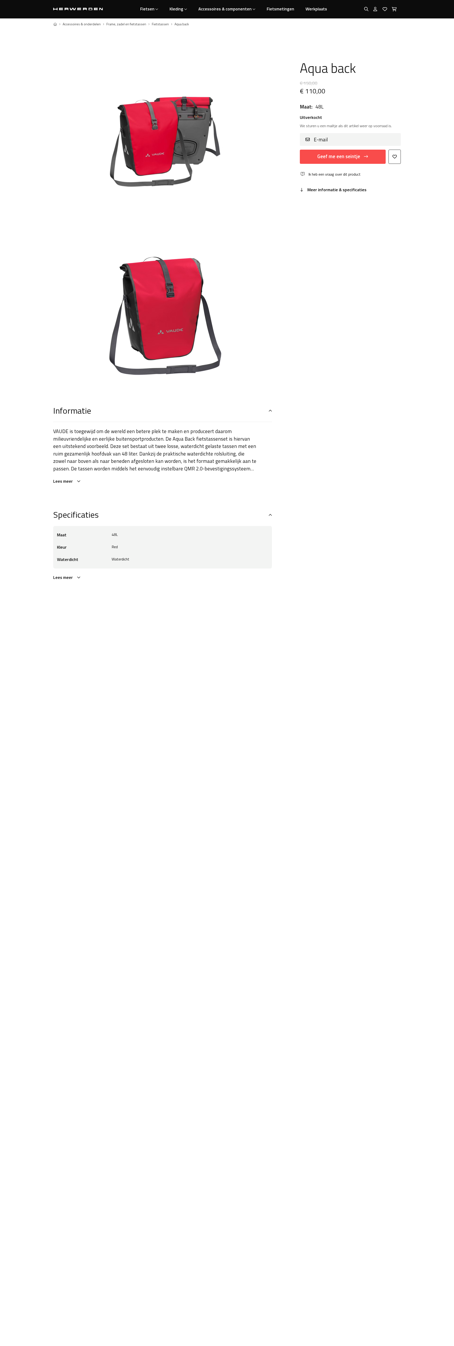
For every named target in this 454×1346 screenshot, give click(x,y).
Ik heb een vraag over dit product (334, 174)
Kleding (176, 9)
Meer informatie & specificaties (337, 190)
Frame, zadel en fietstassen (126, 24)
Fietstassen (160, 24)
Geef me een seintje (338, 156)
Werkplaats (316, 9)
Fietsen (147, 9)
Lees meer (63, 481)
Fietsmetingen (280, 9)
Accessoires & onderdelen (82, 24)
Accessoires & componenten (225, 9)
